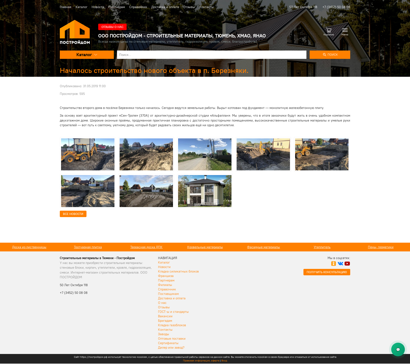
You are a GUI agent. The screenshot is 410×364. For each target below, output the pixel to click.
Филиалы (165, 285)
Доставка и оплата (165, 7)
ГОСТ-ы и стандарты (173, 312)
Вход (224, 360)
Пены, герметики (322, 247)
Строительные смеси (381, 247)
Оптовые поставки (172, 338)
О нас (162, 303)
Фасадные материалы (205, 247)
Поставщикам (168, 294)
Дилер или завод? (171, 347)
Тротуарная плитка (29, 247)
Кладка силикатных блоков (178, 271)
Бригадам (165, 321)
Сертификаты (168, 343)
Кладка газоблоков (172, 325)
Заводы (163, 334)
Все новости (73, 214)
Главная (65, 7)
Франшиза (166, 276)
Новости (98, 7)
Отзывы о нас (112, 27)
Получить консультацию (327, 272)
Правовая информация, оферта (201, 360)
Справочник (138, 7)
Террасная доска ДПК (88, 247)
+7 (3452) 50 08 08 (336, 7)
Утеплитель (263, 247)
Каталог (81, 7)
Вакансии (165, 316)
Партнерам (116, 7)
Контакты (206, 7)
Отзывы (189, 7)
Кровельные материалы (146, 247)
